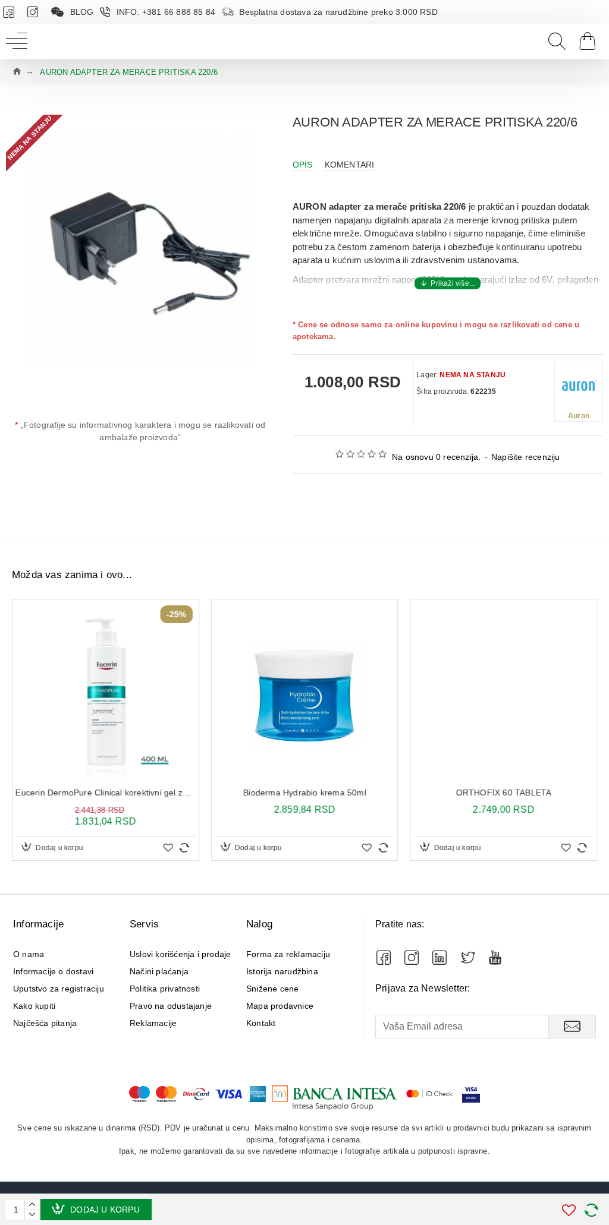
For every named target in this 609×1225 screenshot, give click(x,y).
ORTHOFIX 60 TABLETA (503, 792)
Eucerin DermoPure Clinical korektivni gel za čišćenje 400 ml (105, 792)
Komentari (350, 164)
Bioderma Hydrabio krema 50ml (304, 792)
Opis (303, 164)
